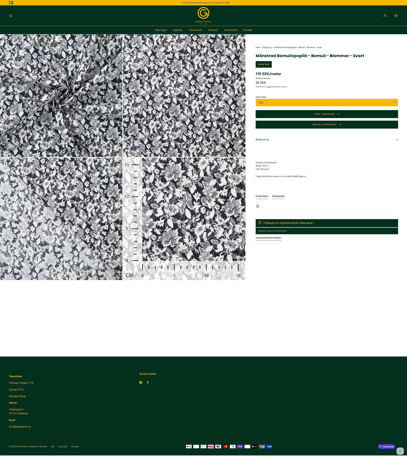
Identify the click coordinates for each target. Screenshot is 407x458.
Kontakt (247, 30)
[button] (11, 16)
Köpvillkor (62, 446)
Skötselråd (278, 195)
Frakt (269, 86)
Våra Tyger (161, 30)
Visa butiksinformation (268, 237)
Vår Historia (230, 30)
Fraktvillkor (262, 195)
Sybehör (178, 30)
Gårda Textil (21, 446)
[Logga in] (385, 16)
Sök (52, 446)
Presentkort (195, 30)
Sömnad (213, 30)
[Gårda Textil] (203, 15)
